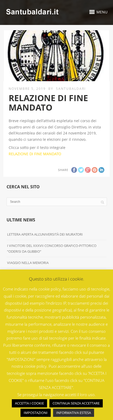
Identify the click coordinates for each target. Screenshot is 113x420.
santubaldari (71, 88)
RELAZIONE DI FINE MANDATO (35, 153)
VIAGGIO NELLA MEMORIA (28, 262)
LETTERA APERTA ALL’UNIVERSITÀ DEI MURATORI (45, 234)
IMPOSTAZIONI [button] (36, 412)
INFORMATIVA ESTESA (73, 412)
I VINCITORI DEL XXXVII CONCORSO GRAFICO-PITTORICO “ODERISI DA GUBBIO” (51, 248)
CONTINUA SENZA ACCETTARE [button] (76, 403)
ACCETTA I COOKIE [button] (29, 403)
